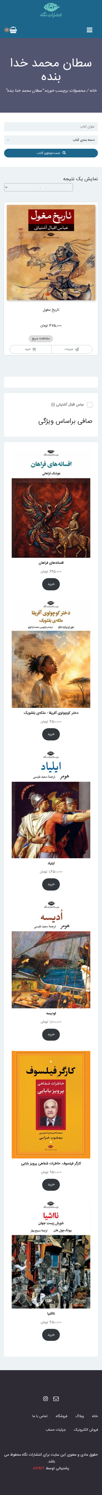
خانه (93, 90)
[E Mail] (56, 1399)
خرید (27, 349)
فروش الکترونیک (86, 1430)
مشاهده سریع (41, 338)
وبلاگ (79, 1416)
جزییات (69, 349)
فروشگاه (61, 1416)
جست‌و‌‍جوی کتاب (50, 153)
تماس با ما (40, 1416)
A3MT (39, 1468)
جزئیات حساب (56, 1430)
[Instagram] (45, 1399)
